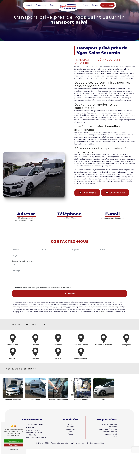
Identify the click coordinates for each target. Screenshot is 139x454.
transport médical (110, 432)
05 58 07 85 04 (107, 5)
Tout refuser (13, 445)
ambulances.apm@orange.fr (112, 218)
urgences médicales (109, 424)
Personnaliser (13, 449)
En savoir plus (89, 192)
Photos (85, 5)
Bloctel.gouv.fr (103, 311)
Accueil (29, 5)
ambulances (112, 427)
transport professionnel (108, 429)
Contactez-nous (117, 192)
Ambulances (41, 5)
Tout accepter (13, 441)
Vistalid (40, 443)
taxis (115, 436)
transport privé (111, 434)
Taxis (52, 5)
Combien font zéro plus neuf (23, 261)
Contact (95, 5)
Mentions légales (76, 443)
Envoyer (72, 293)
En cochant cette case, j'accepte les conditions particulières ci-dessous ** (42, 288)
